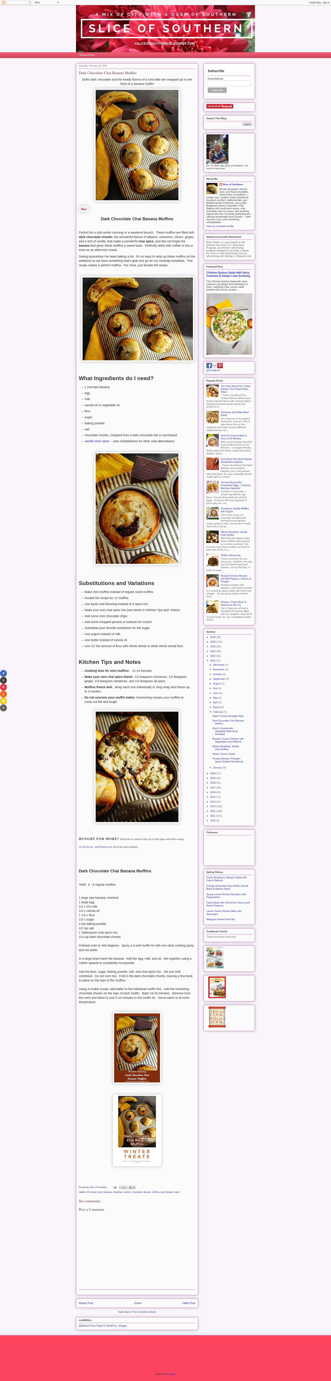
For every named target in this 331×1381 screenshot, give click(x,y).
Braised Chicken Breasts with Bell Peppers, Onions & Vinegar (236, 578)
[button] (3, 673)
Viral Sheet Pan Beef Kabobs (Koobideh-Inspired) (236, 460)
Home (138, 1303)
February (218, 711)
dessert (147, 1192)
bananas (107, 1192)
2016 (213, 792)
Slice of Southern (233, 184)
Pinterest (104, 846)
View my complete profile (220, 226)
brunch (127, 1192)
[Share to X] (127, 1187)
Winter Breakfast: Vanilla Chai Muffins (234, 533)
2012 (213, 811)
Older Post (188, 1303)
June (216, 693)
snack (177, 1192)
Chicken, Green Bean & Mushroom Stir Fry (233, 603)
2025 (213, 641)
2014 (213, 801)
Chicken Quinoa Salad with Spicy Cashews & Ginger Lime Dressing (228, 274)
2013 (213, 806)
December (219, 664)
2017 (213, 787)
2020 (213, 773)
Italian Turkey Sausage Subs (228, 716)
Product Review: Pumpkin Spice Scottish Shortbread (227, 760)
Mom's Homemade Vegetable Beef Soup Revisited (225, 731)
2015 (213, 796)
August (217, 683)
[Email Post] (114, 1187)
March (217, 707)
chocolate (137, 1192)
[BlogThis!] (124, 1187)
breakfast (118, 1192)
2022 (213, 656)
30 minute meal (94, 1192)
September (219, 678)
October (218, 674)
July (215, 688)
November (219, 669)
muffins (155, 1192)
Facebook (87, 846)
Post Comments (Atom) (144, 1312)
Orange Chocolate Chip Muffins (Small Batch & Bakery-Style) (227, 887)
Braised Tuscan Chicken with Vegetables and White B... (228, 740)
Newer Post (86, 1303)
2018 (213, 782)
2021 (213, 660)
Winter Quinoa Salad (223, 754)
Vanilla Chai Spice (96, 441)
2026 (213, 637)
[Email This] (121, 1187)
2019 (213, 778)
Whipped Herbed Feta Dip (220, 919)
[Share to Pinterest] (134, 1187)
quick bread (166, 1192)
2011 (213, 815)
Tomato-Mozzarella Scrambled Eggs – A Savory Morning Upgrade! (236, 485)
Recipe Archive (87, 55)
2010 (213, 820)
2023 (213, 651)
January (218, 767)
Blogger (171, 1374)
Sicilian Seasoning (230, 555)
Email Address (215, 78)
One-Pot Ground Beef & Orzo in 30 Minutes (234, 437)
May (215, 697)
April (216, 702)
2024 (213, 646)
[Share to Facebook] (130, 1187)
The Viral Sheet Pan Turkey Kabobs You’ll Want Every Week (236, 389)
